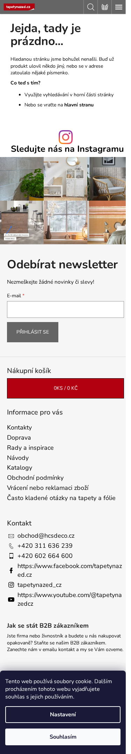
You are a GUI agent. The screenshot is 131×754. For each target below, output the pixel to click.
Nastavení (63, 714)
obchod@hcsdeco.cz (45, 535)
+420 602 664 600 (45, 556)
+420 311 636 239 (45, 546)
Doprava (19, 437)
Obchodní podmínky (35, 477)
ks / (66, 388)
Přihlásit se (32, 332)
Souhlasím (63, 737)
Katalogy (19, 467)
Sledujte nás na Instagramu (67, 149)
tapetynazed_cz (39, 585)
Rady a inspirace (30, 447)
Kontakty (19, 427)
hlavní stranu (79, 105)
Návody (18, 458)
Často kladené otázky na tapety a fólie (61, 498)
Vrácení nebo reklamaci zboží (47, 488)
